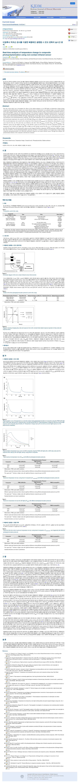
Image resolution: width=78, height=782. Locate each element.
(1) (53, 155)
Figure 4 (61, 363)
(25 (59, 579)
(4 (9, 182)
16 (14, 182)
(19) (59, 185)
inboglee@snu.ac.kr (20, 65)
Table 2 (5, 284)
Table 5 (6, 603)
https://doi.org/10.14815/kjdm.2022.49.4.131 (15, 38)
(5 (7, 165)
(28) (25, 609)
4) (29, 163)
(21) (26, 569)
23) (17, 579)
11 (11, 182)
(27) (17, 606)
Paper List (75, 24)
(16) (52, 595)
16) (51, 169)
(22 (15, 579)
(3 (27, 163)
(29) (11, 610)
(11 (56, 564)
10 (49, 169)
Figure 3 (46, 361)
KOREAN (73, 3)
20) (58, 564)
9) (47, 166)
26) (61, 579)
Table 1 (48, 207)
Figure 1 (51, 249)
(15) (22, 573)
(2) (59, 156)
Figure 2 (51, 284)
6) (8, 165)
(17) (10, 178)
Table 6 (24, 526)
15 (12, 182)
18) (16, 182)
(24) (49, 579)
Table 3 (40, 373)
